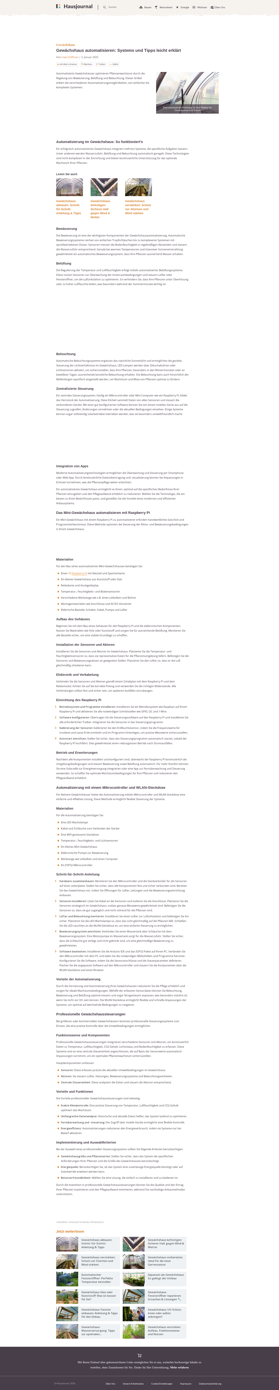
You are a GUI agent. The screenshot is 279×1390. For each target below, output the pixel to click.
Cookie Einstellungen (161, 1383)
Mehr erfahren (179, 1367)
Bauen (147, 7)
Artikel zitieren (68, 64)
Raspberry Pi (79, 573)
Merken (88, 64)
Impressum (185, 1383)
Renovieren (166, 7)
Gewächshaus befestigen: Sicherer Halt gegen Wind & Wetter (100, 209)
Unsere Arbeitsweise (133, 1383)
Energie (185, 7)
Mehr (116, 64)
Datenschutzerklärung (210, 1383)
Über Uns (219, 7)
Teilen (101, 64)
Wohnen (202, 7)
